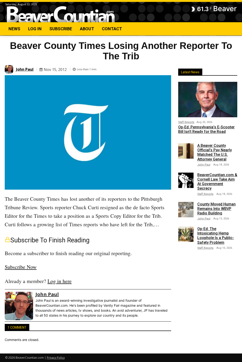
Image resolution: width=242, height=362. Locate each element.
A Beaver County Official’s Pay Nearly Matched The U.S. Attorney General (214, 152)
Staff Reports (186, 122)
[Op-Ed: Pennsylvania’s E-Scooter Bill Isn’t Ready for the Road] (207, 99)
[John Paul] (10, 69)
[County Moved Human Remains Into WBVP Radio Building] (186, 209)
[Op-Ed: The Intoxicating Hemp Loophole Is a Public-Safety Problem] (186, 234)
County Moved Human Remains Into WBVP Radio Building (216, 208)
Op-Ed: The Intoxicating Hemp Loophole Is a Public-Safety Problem (215, 236)
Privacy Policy (56, 358)
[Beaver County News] (60, 14)
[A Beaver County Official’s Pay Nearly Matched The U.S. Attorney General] (186, 151)
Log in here (60, 281)
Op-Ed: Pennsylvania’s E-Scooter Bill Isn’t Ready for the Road (206, 129)
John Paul (25, 69)
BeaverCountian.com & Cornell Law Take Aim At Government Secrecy (217, 182)
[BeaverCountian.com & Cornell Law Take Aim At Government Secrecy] (186, 180)
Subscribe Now (21, 266)
